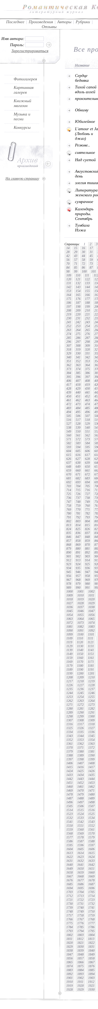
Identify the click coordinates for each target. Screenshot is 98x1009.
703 (68, 486)
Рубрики (83, 22)
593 (68, 447)
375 (87, 369)
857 (68, 540)
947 (87, 572)
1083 (91, 626)
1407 (80, 763)
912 (68, 560)
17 (91, 248)
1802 (69, 935)
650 (87, 466)
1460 (69, 786)
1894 (91, 974)
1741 (91, 907)
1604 (69, 849)
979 (78, 583)
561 (78, 435)
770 (78, 509)
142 (68, 287)
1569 (80, 833)
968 (78, 580)
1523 (69, 814)
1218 (80, 681)
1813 (91, 939)
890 (68, 552)
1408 (91, 763)
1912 (91, 982)
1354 (91, 740)
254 (87, 326)
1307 (69, 720)
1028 (80, 603)
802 (68, 521)
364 (87, 365)
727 (87, 494)
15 (75, 248)
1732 (91, 903)
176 (78, 299)
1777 (91, 923)
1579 (91, 837)
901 (68, 556)
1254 (80, 697)
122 (87, 279)
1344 (80, 736)
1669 (91, 876)
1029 (91, 603)
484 (78, 408)
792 (78, 517)
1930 (91, 989)
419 (87, 384)
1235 (69, 689)
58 (83, 259)
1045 (69, 611)
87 (91, 267)
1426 (91, 771)
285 (68, 338)
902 (78, 556)
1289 (69, 712)
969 (87, 580)
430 (87, 388)
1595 (69, 845)
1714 (91, 896)
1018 (69, 599)
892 (87, 552)
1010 (80, 595)
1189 (69, 669)
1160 (80, 658)
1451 (69, 782)
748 (78, 501)
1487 (69, 798)
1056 (91, 615)
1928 (69, 989)
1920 (80, 985)
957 (78, 576)
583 (78, 443)
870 (87, 544)
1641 (80, 864)
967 (68, 580)
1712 (69, 896)
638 (78, 462)
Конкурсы (22, 127)
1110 (80, 638)
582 (68, 443)
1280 (69, 708)
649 (78, 466)
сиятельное (85, 152)
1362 (80, 743)
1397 (69, 759)
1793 (69, 931)
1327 (91, 728)
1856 (69, 958)
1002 (91, 591)
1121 (90, 642)
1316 (69, 724)
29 (75, 252)
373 (68, 369)
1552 (91, 825)
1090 (69, 630)
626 (68, 459)
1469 (69, 790)
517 (78, 420)
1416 (80, 767)
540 (87, 427)
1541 (69, 822)
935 (78, 568)
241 (68, 322)
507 (87, 416)
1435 (91, 775)
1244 (69, 693)
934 (68, 568)
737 (78, 498)
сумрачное (84, 201)
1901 (69, 978)
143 (78, 287)
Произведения (41, 22)
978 (68, 583)
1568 (69, 833)
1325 (69, 728)
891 (78, 552)
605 (78, 451)
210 (87, 310)
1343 (69, 736)
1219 (91, 681)
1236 (80, 689)
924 (78, 564)
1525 (91, 814)
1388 (69, 755)
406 (68, 380)
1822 (91, 942)
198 (78, 306)
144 (87, 287)
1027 (69, 603)
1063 (69, 619)
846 (68, 537)
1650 (80, 868)
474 (87, 404)
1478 (69, 794)
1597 (91, 845)
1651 (91, 868)
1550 (69, 825)
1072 (69, 622)
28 (67, 252)
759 (78, 505)
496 (87, 412)
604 (68, 451)
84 (67, 267)
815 (87, 525)
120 (68, 279)
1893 (80, 974)
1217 (69, 681)
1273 (91, 704)
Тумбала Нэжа (82, 227)
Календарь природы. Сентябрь (84, 214)
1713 (80, 896)
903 (87, 556)
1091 (80, 630)
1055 (80, 615)
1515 (80, 810)
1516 (91, 810)
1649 (69, 868)
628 (87, 459)
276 (87, 334)
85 (75, 267)
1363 (91, 743)
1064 (80, 619)
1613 (69, 853)
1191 (91, 669)
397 (87, 377)
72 (83, 263)
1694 (69, 888)
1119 (69, 642)
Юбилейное (85, 121)
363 (78, 365)
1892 (69, 974)
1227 (80, 685)
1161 (91, 658)
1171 (91, 661)
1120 (80, 642)
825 (78, 529)
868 (68, 544)
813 (68, 525)
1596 (80, 845)
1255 (91, 697)
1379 (69, 751)
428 (68, 388)
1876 (91, 966)
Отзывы (49, 26)
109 (68, 275)
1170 (80, 661)
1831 (91, 946)
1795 (91, 931)
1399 (91, 759)
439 (68, 392)
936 (87, 568)
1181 (91, 665)
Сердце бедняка (82, 78)
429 (78, 388)
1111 (90, 638)
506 (78, 416)
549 (68, 431)
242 (78, 322)
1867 (91, 962)
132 (78, 283)
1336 (91, 732)
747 (68, 501)
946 (78, 572)
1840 (91, 950)
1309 (91, 720)
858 (78, 540)
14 (67, 248)
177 (87, 299)
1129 (69, 646)
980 (87, 583)
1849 (91, 954)
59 (91, 259)
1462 (91, 786)
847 (78, 537)
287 (87, 338)
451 (78, 396)
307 (68, 345)
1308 (80, 720)
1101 (91, 634)
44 (83, 256)
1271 (69, 704)
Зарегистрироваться (29, 50)
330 (78, 353)
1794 (80, 931)
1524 (80, 814)
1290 (80, 712)
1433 (69, 775)
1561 (91, 829)
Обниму (81, 110)
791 (68, 517)
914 (87, 560)
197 (68, 306)
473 (78, 404)
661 (87, 470)
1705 (91, 892)
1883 (69, 970)
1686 (80, 884)
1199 (69, 673)
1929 (80, 989)
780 (68, 513)
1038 (91, 607)
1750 (91, 911)
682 (78, 478)
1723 (91, 900)
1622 (69, 857)
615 (68, 455)
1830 (80, 946)
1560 (80, 829)
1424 (69, 771)
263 (68, 330)
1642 (91, 864)
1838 (69, 950)
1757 (69, 915)
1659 (80, 872)
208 (68, 310)
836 (78, 533)
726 (78, 494)
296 (68, 341)
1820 (69, 942)
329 (68, 353)
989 (68, 587)
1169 (69, 661)
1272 (80, 704)
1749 (80, 911)
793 (87, 517)
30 (83, 252)
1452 (80, 782)
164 (68, 295)
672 (87, 474)
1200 (80, 673)
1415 (69, 767)
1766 (69, 919)
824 (68, 529)
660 (78, 470)
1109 (69, 638)
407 (78, 380)
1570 (91, 833)
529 (87, 423)
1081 (69, 626)
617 (87, 455)
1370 (69, 747)
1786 (91, 927)
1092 (91, 630)
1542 (80, 822)
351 (68, 361)
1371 (80, 747)
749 (87, 501)
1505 (69, 806)
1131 (91, 646)
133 (87, 283)
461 (68, 400)
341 (78, 357)
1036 (69, 607)
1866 (80, 962)
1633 (91, 861)
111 (87, 275)
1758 (80, 915)
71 (75, 263)
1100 (80, 634)
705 (87, 486)
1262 (69, 701)
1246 (91, 693)
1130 (80, 646)
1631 (69, 861)
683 (87, 478)
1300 (91, 716)
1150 (80, 654)
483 (68, 408)
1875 (80, 966)
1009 (69, 595)
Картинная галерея (24, 90)
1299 (80, 716)
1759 (91, 915)
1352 (69, 740)
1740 (80, 907)
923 (68, 564)
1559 (69, 829)
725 (68, 494)
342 (87, 357)
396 (78, 377)
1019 (80, 599)
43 (75, 256)
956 (68, 576)
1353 (80, 740)
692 (68, 482)
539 (78, 427)
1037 (80, 607)
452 (87, 396)
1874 (69, 966)
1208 (69, 677)
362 (68, 365)
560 (68, 435)
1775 (69, 923)
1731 (80, 903)
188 (87, 302)
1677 (80, 880)
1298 (69, 716)
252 (68, 326)
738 (87, 498)
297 (78, 341)
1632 (80, 861)
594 (78, 447)
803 (78, 521)
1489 (91, 798)
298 (87, 341)
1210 (91, 677)
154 (78, 291)
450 (68, 396)
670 (68, 474)
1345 (91, 736)
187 (78, 302)
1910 (69, 982)
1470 (80, 790)
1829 (69, 946)
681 (68, 478)
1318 (91, 724)
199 (87, 306)
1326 (80, 728)
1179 (69, 665)
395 (68, 377)
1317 (80, 724)
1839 (80, 950)
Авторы (64, 22)
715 (78, 490)
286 (78, 338)
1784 (69, 927)
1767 (80, 919)
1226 (69, 685)
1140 (80, 650)
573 (87, 439)
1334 (69, 732)
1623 (80, 857)
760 (87, 505)
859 (87, 540)
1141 (91, 650)
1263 (80, 701)
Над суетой (85, 159)
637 (68, 462)
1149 (69, 654)
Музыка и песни (22, 116)
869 (78, 544)
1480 (91, 794)
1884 (80, 970)
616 (78, 455)
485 (87, 408)
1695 (80, 888)
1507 (91, 806)
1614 (80, 853)
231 (78, 318)
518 (87, 420)
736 (68, 498)
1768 (91, 919)
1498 (91, 802)
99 (75, 271)
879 (68, 548)
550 (78, 431)
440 (78, 392)
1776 (80, 923)
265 (87, 330)
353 (87, 361)
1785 (80, 927)
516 (68, 420)
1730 (69, 903)
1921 (91, 985)
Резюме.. (82, 145)
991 (87, 587)
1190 (80, 669)
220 (78, 314)
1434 (80, 775)
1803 (80, 935)
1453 (91, 782)
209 (78, 310)
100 (84, 271)
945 (68, 572)
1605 (80, 849)
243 (87, 322)
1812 (80, 939)
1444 (91, 779)
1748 (69, 911)
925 (87, 564)
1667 (69, 876)
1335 (80, 732)
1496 (69, 802)
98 (67, 271)
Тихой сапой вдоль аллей (85, 89)
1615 (91, 853)
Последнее (15, 22)
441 (87, 392)
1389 (80, 755)
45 (91, 256)
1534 (91, 818)
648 (68, 466)
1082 (80, 626)
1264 (91, 701)
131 (68, 283)
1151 (91, 654)
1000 (69, 591)
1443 (80, 779)
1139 (69, 650)
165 (78, 295)
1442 (69, 779)
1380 (80, 751)
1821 (80, 942)
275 (78, 334)
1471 (91, 790)
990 (78, 587)
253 (78, 326)
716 (87, 490)
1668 (80, 876)
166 (87, 295)
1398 (80, 759)
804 (87, 521)
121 (78, 279)
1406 (69, 763)
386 (87, 373)
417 (68, 384)
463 (87, 400)
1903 (91, 978)
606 (87, 451)
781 (78, 513)
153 (68, 291)
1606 (91, 849)
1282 (91, 708)
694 (87, 482)
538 (68, 427)
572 (78, 439)
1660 (91, 872)
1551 (80, 825)
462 (78, 400)
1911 (80, 982)
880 (78, 548)
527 (68, 423)
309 (87, 345)
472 (68, 404)
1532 (69, 818)
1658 (69, 872)
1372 (91, 747)
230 (68, 318)
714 (68, 490)
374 (78, 369)
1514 (69, 810)
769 (68, 509)
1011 (91, 595)
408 (87, 380)
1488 (80, 798)
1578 (80, 837)
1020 (91, 599)
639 (87, 462)
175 (68, 299)
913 (78, 560)
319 (78, 349)
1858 (91, 958)
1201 (91, 673)
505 (68, 416)
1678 (91, 880)
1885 (91, 970)
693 (78, 482)
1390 (91, 755)
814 (78, 525)
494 (68, 412)
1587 (80, 841)
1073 (80, 622)
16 (83, 248)
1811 (69, 939)
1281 (80, 708)
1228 (91, 685)
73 (91, 263)
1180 (80, 665)
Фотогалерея (25, 79)
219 (68, 314)
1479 (80, 794)
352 (78, 361)
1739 (69, 907)
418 (78, 384)
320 (87, 349)
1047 (91, 611)
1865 (69, 962)
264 (78, 330)
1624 (91, 857)
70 (67, 263)
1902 (80, 978)
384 (68, 373)
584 (87, 443)
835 (68, 533)
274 (68, 334)
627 (78, 459)
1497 (80, 802)
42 (67, 256)
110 (78, 275)
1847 (69, 954)
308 (78, 345)
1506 (80, 806)
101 (93, 271)
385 (78, 373)
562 (87, 435)
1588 (91, 841)
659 (68, 470)
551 (87, 431)
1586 (69, 841)
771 (87, 509)
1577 (69, 837)
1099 (69, 634)
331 (87, 353)
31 (91, 252)
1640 (69, 864)
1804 (91, 935)
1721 (69, 900)
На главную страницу (22, 178)
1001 (80, 591)
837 (87, 533)
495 (78, 412)
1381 (91, 751)
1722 (80, 900)
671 (78, 474)
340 (68, 357)
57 (75, 259)
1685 (69, 884)
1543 (91, 822)
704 (78, 486)
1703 (69, 892)
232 (87, 318)
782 (87, 513)
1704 (80, 892)
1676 (69, 880)
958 (87, 576)
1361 (69, 743)
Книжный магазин (22, 103)
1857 (80, 958)
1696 (91, 888)
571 (68, 439)
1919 (69, 985)
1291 (91, 712)
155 (87, 291)
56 (67, 259)
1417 (91, 767)
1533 (80, 818)
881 (87, 548)
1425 (80, 771)
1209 (80, 677)
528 (78, 423)
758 (68, 505)
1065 (91, 619)
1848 (80, 954)
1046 (80, 611)
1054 (69, 615)
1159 (69, 658)
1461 (80, 786)
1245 (80, 693)
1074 (91, 622)
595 (87, 447)
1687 (91, 884)
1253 (69, 697)
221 (87, 314)
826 (87, 529)
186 (68, 302)
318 (68, 349)
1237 (91, 689)
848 (87, 537)
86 (83, 267)
